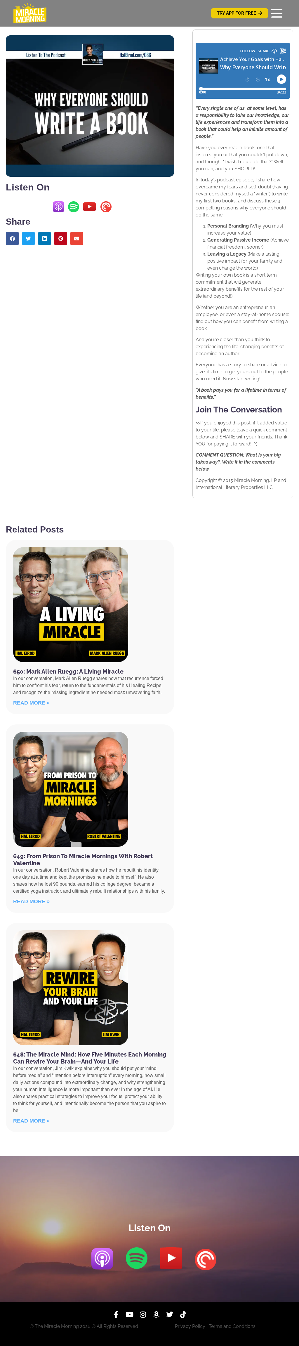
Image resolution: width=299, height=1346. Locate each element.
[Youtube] (129, 1314)
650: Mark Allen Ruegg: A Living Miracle (68, 671)
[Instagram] (142, 1314)
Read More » (31, 703)
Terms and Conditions (232, 1326)
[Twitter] (169, 1314)
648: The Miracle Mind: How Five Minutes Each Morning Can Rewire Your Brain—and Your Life (89, 1058)
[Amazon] (156, 1314)
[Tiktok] (183, 1314)
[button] (12, 238)
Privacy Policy (190, 1326)
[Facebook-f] (115, 1314)
